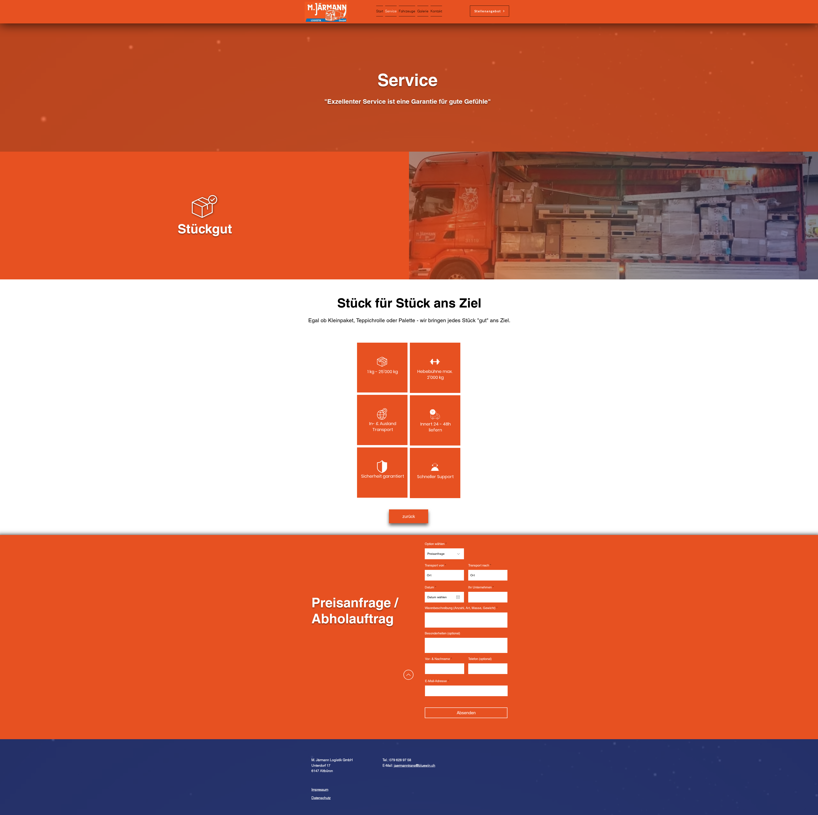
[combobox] (444, 575)
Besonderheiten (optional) (442, 633)
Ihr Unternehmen (480, 587)
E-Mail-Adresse (436, 681)
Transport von (434, 565)
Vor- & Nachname (437, 658)
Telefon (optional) (480, 658)
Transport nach (478, 565)
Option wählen (435, 543)
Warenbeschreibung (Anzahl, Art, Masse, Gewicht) (460, 607)
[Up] (408, 675)
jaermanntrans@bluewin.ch (414, 765)
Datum (431, 587)
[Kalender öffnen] (458, 597)
